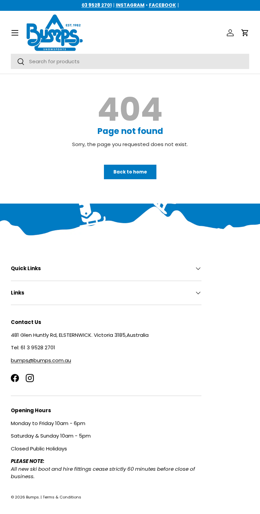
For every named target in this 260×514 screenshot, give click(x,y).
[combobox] (130, 61)
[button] (245, 32)
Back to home (130, 172)
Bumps (32, 497)
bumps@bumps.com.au (41, 360)
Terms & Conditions (62, 497)
